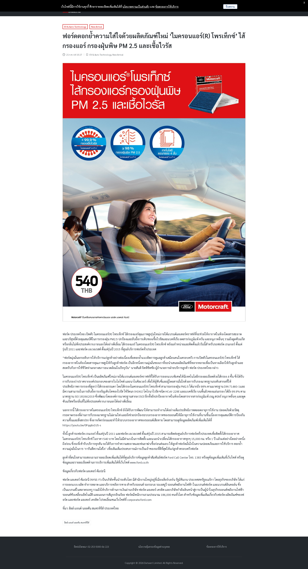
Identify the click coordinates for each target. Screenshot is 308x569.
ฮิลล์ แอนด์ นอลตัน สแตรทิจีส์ (76, 522)
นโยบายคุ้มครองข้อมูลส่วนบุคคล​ (154, 546)
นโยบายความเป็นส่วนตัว (136, 6)
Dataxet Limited (153, 562)
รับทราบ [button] (230, 6)
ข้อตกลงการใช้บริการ (216, 546)
